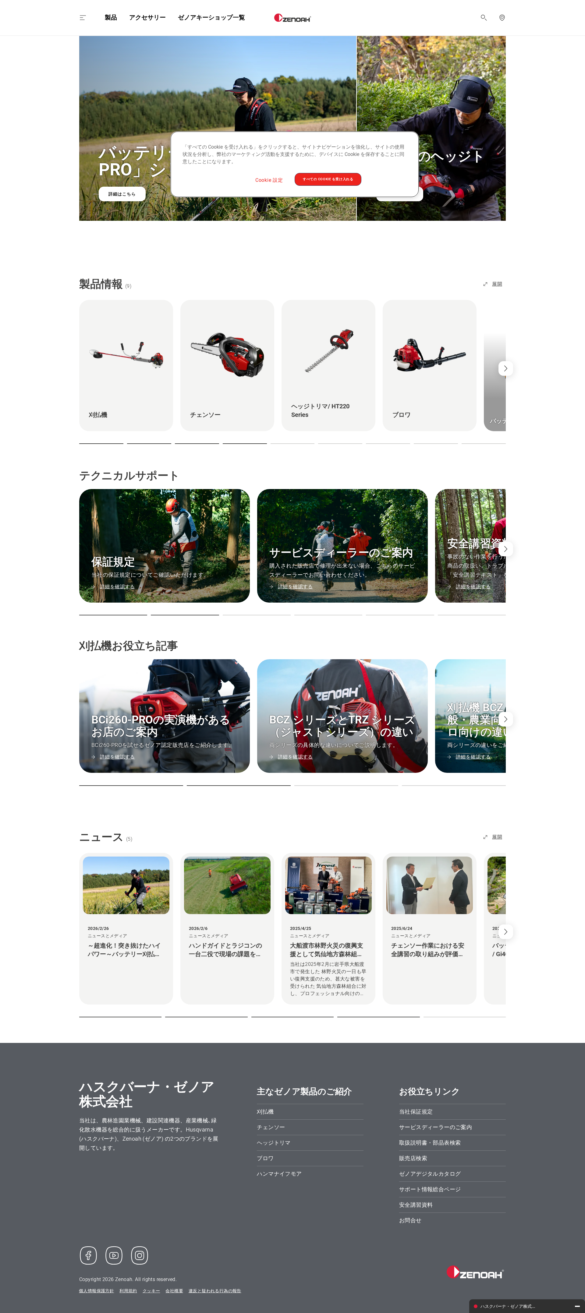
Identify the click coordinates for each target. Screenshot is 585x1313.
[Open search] (484, 17)
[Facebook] (88, 1255)
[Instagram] (139, 1255)
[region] (294, 164)
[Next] (505, 549)
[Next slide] (505, 368)
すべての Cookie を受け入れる (328, 179)
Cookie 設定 (269, 180)
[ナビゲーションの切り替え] (83, 18)
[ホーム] (293, 17)
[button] (101, 443)
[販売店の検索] (502, 17)
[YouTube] (114, 1255)
